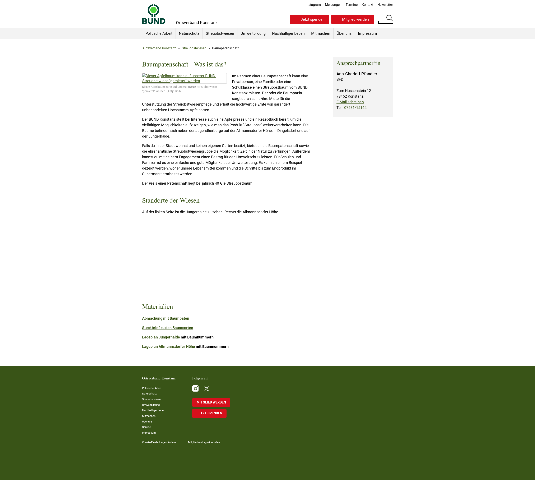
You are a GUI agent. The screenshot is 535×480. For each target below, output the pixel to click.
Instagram (313, 5)
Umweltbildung (253, 33)
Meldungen (333, 5)
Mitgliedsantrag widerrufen (204, 442)
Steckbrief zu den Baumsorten (167, 328)
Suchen (389, 19)
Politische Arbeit (158, 33)
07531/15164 (355, 107)
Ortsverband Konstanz (159, 48)
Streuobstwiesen (220, 33)
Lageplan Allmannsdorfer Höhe (168, 346)
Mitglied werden (355, 19)
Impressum (367, 33)
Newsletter (385, 5)
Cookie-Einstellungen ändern (159, 442)
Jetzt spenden (313, 19)
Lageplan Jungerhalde (161, 337)
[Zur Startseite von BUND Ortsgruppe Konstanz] (154, 14)
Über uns (344, 33)
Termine (352, 5)
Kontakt (367, 5)
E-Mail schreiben (350, 102)
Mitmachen (320, 33)
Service (146, 427)
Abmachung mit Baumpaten (165, 318)
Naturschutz (189, 33)
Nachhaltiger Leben (288, 33)
